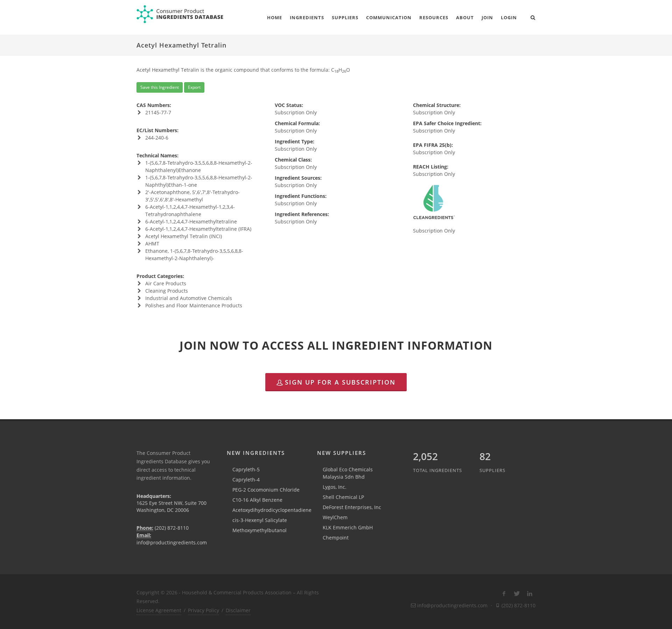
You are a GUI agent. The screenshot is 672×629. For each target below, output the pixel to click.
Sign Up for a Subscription (340, 382)
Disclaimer (238, 610)
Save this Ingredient (159, 87)
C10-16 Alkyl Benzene (257, 499)
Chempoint (336, 537)
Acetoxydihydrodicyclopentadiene (272, 510)
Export (194, 87)
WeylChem (335, 517)
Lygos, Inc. (334, 487)
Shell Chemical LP (343, 497)
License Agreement (158, 610)
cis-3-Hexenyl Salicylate (259, 520)
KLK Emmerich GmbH (348, 527)
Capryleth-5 (246, 469)
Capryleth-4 (246, 479)
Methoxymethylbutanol (259, 530)
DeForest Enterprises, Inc (352, 507)
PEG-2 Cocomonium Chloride (266, 489)
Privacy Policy (203, 610)
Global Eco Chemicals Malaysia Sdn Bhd (348, 473)
